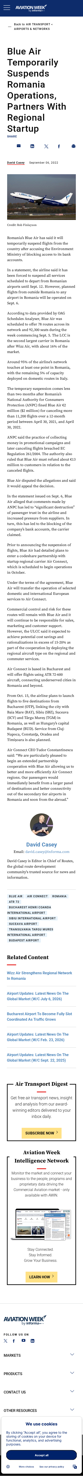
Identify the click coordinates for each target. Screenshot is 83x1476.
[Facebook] (14, 1341)
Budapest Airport (24, 940)
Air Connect (37, 896)
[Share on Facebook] (60, 147)
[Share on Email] (19, 147)
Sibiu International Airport (32, 918)
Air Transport (38, 24)
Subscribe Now (39, 1133)
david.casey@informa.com (47, 851)
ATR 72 (14, 901)
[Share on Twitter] (46, 147)
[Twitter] (5, 1341)
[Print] (74, 147)
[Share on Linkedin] (32, 147)
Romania (59, 896)
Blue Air (16, 896)
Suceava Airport (23, 924)
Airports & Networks (32, 29)
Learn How (39, 1277)
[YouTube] (23, 1341)
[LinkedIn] (32, 1341)
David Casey (16, 162)
